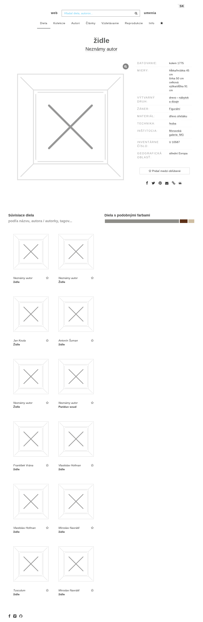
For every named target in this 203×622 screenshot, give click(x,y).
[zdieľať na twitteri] (153, 183)
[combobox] (101, 13)
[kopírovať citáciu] (180, 183)
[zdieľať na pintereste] (160, 183)
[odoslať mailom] (167, 183)
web (54, 13)
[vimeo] (15, 616)
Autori (75, 23)
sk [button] (182, 6)
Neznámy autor (101, 49)
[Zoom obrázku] (70, 127)
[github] (21, 616)
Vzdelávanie (110, 23)
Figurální (174, 108)
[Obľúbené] (161, 23)
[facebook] (10, 616)
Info (151, 23)
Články (91, 23)
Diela (43, 23)
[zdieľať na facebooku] (147, 183)
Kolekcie (59, 23)
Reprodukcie (134, 23)
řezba (172, 123)
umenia (150, 13)
